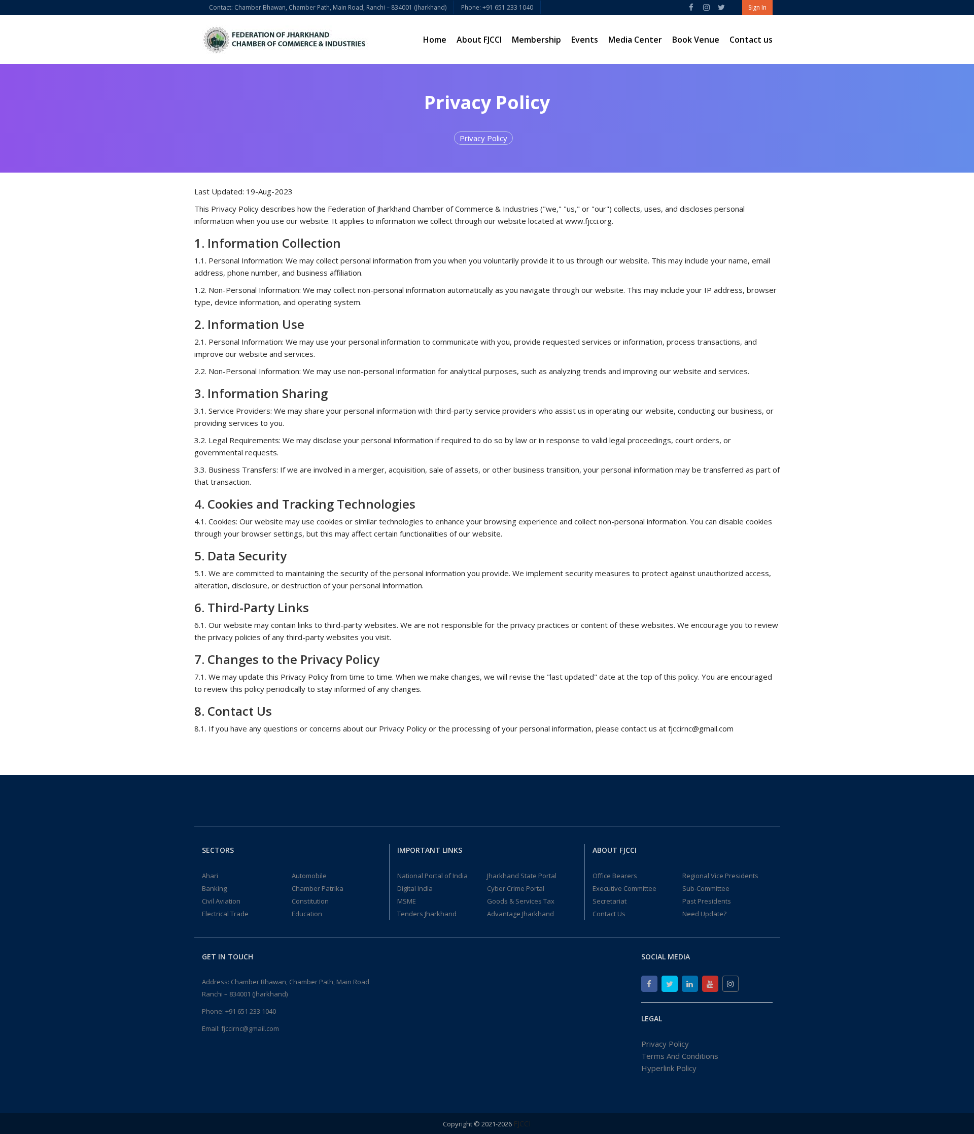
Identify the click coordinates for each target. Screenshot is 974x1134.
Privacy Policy (483, 138)
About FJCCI (479, 39)
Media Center (635, 39)
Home (434, 39)
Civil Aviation (221, 901)
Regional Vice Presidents (720, 875)
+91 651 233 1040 (250, 1011)
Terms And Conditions (679, 1056)
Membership (536, 39)
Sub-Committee (705, 888)
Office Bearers (615, 875)
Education (307, 913)
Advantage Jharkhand (520, 913)
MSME (406, 901)
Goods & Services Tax (520, 901)
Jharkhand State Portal (521, 875)
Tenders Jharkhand (427, 913)
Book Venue (695, 39)
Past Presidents (706, 901)
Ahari (210, 875)
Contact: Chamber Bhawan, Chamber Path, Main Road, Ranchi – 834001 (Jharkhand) (327, 7)
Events (584, 39)
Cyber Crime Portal (515, 888)
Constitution (310, 901)
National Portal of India (432, 875)
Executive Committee (624, 888)
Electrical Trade (225, 913)
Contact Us (609, 913)
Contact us (751, 39)
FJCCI (522, 1123)
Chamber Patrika (317, 888)
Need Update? (704, 913)
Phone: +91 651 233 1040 (497, 7)
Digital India (415, 888)
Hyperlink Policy (669, 1068)
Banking (214, 888)
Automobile (309, 875)
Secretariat (610, 901)
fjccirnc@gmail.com (250, 1028)
